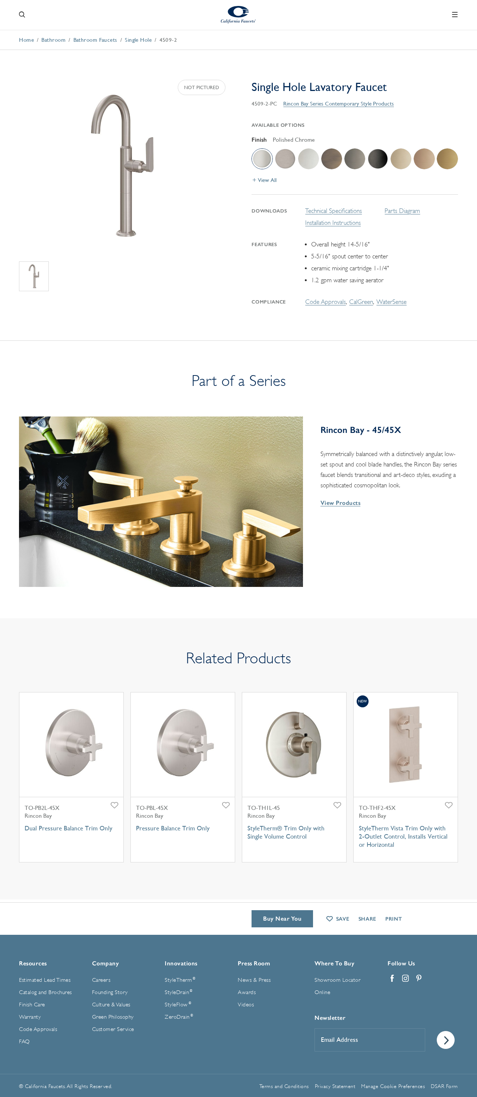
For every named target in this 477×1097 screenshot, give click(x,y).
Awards (247, 992)
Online (322, 992)
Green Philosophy (113, 1017)
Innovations (181, 963)
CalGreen (361, 301)
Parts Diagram (402, 210)
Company (105, 963)
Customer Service (113, 1029)
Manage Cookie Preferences (393, 1086)
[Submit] (445, 1040)
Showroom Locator (337, 980)
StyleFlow (178, 1004)
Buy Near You (282, 918)
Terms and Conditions (284, 1086)
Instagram (405, 978)
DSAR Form (444, 1086)
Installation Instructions (333, 222)
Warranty (30, 1017)
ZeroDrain (179, 1016)
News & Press (254, 980)
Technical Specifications (333, 210)
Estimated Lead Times (44, 980)
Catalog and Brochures (45, 992)
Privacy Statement (335, 1086)
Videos (246, 1005)
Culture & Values (111, 1005)
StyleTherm (180, 980)
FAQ (24, 1041)
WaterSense (391, 301)
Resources (33, 963)
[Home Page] (239, 14)
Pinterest (418, 978)
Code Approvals (325, 301)
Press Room (254, 963)
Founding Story (110, 992)
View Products (340, 502)
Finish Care (32, 1005)
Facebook (392, 978)
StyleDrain (178, 992)
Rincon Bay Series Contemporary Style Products (338, 103)
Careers (101, 980)
